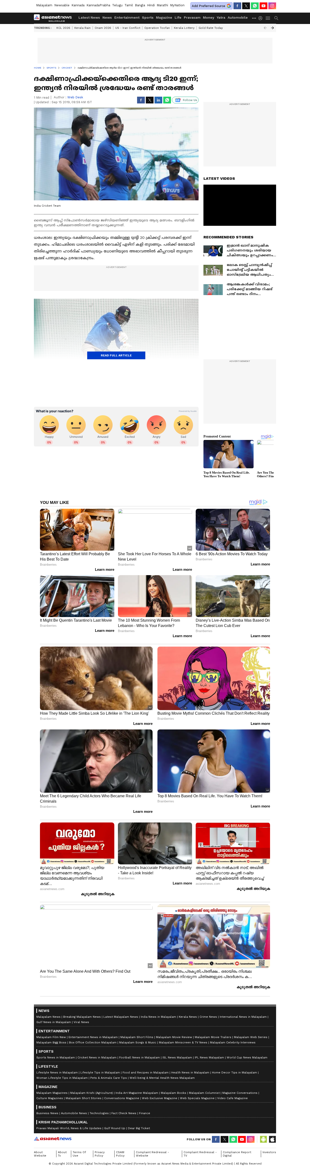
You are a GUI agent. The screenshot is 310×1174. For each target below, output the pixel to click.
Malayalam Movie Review (174, 1037)
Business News (47, 1113)
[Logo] (54, 18)
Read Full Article (116, 355)
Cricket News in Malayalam (97, 1057)
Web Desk (75, 97)
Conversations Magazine (121, 1098)
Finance (144, 1113)
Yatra (221, 17)
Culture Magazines (49, 1098)
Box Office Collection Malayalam (92, 1042)
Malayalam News (48, 1016)
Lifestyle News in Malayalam (57, 1072)
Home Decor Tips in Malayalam (234, 1072)
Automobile (238, 17)
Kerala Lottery (184, 28)
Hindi (151, 5)
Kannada (78, 5)
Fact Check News (123, 1113)
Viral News (81, 1022)
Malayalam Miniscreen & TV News (183, 1042)
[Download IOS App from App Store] (272, 1139)
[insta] (272, 5)
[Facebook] (237, 5)
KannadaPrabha (98, 5)
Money (208, 17)
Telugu (117, 5)
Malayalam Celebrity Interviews (233, 1042)
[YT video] (263, 5)
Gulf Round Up (114, 1128)
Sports (148, 17)
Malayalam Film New (51, 1037)
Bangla (140, 5)
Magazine (164, 17)
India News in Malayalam (158, 1016)
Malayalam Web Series (250, 1037)
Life (178, 17)
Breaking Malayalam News (82, 1016)
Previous (265, 28)
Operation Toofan (157, 28)
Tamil (128, 5)
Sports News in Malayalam (55, 1057)
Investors (269, 1152)
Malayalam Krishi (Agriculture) (91, 1093)
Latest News (89, 17)
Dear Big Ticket (139, 1128)
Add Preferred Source (208, 6)
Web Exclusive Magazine (159, 1098)
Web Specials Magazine (197, 1098)
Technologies (99, 1113)
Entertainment (127, 17)
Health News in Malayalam (190, 1072)
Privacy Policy (100, 1154)
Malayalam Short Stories (83, 1098)
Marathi (162, 5)
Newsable (62, 5)
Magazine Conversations (239, 1093)
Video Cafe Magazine (232, 1098)
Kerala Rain (82, 28)
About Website (40, 1154)
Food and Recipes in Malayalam (146, 1072)
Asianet (52, 1139)
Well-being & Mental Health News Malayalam (162, 1078)
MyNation (177, 5)
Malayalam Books (173, 1093)
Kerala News (188, 1016)
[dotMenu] (254, 18)
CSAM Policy (120, 1154)
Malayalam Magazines (52, 1093)
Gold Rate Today (211, 28)
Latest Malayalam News (120, 1016)
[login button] (261, 18)
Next (272, 28)
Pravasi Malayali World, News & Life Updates (68, 1128)
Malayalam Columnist (204, 1093)
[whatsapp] (255, 5)
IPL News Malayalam (209, 1057)
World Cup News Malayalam (247, 1057)
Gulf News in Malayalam (53, 1022)
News (107, 17)
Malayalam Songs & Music (137, 1042)
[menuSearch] (276, 18)
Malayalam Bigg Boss (51, 1042)
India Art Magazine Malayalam (137, 1093)
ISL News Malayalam (177, 1057)
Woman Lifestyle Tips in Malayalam (62, 1078)
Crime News (208, 1016)
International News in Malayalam (243, 1016)
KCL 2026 (63, 28)
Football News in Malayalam (139, 1057)
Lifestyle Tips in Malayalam (100, 1072)
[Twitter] (246, 5)
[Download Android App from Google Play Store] (263, 1139)
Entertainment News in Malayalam (93, 1037)
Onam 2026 (103, 28)
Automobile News (74, 1113)
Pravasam (192, 17)
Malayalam (44, 5)
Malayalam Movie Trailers (213, 1037)
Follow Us (190, 100)
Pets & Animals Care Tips (108, 1078)
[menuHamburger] (268, 18)
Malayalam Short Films (136, 1037)
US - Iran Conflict (127, 28)
